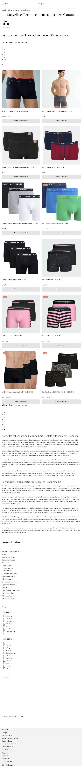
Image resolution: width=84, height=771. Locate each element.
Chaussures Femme (8, 557)
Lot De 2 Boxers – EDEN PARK (52, 279)
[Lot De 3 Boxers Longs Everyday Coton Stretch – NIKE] (21, 201)
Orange (8, 658)
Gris (7, 648)
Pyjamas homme (7, 579)
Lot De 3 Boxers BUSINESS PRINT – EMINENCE (58, 392)
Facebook (5, 753)
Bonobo (8, 618)
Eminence (9, 631)
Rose (7, 661)
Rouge (8, 663)
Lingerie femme (7, 566)
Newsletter (5, 759)
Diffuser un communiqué (10, 738)
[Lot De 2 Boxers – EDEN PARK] (61, 258)
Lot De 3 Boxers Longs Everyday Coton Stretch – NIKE (20, 223)
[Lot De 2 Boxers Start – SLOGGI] (61, 145)
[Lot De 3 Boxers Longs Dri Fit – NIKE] (21, 258)
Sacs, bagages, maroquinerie (11, 590)
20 (5, 59)
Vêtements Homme (8, 599)
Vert (7, 666)
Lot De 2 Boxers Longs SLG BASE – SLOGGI (57, 111)
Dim (7, 626)
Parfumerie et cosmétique (10, 552)
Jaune (7, 650)
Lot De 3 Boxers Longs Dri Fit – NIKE (14, 279)
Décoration (5, 563)
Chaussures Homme (8, 560)
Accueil (4, 10)
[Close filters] (2, 727)
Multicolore (9, 653)
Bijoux (4, 554)
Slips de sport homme (9, 585)
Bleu (7, 645)
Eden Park (9, 629)
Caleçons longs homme (9, 573)
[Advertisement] (42, 695)
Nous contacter (7, 735)
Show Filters (6, 28)
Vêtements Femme (8, 596)
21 (4, 62)
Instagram (5, 756)
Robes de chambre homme (11, 582)
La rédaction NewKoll (9, 744)
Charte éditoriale (7, 741)
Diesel (8, 624)
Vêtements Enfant (8, 593)
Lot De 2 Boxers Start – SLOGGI (53, 167)
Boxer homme (6, 571)
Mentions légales (7, 747)
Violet (7, 668)
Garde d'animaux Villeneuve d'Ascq (13, 717)
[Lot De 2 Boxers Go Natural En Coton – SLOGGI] (21, 145)
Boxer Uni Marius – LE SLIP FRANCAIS (15, 111)
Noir (7, 655)
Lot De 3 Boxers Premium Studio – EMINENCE (17, 392)
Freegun (8, 634)
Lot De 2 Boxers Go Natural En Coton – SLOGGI (18, 167)
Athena (8, 616)
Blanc (7, 643)
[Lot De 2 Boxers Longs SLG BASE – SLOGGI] (61, 89)
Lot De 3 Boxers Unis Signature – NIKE (55, 223)
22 (4, 64)
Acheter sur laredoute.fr (21, 120)
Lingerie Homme (13, 10)
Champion (9, 621)
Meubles (4, 587)
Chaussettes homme (8, 576)
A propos (5, 733)
